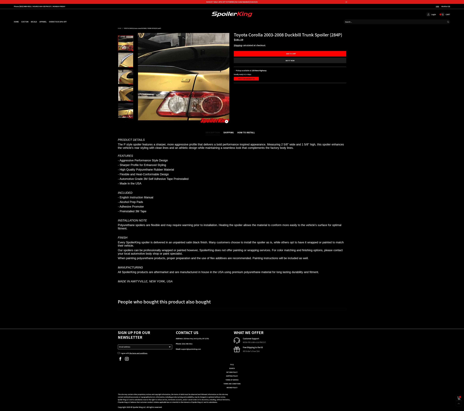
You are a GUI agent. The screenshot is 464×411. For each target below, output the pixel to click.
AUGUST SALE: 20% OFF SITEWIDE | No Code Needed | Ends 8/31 (232, 2)
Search (232, 368)
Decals (34, 21)
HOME (16, 21)
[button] (139, 78)
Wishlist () (445, 6)
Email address (124, 347)
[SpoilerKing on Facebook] (120, 358)
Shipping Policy (232, 376)
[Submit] (448, 22)
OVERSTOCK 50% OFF (58, 21)
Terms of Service (232, 380)
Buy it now (290, 60)
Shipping (238, 45)
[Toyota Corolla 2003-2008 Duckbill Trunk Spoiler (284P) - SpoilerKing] (183, 78)
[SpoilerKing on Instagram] (126, 358)
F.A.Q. (232, 364)
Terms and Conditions (232, 384)
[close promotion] (346, 2)
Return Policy (232, 372)
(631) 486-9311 (187, 344)
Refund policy (232, 387)
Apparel (43, 21)
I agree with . (134, 353)
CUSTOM (24, 21)
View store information (246, 79)
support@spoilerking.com (191, 349)
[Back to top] (459, 403)
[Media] (226, 121)
